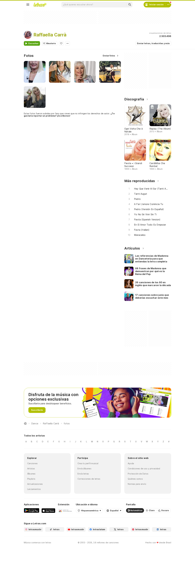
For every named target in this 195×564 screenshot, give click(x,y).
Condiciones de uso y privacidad (144, 468)
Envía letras (83, 473)
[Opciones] (67, 43)
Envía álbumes (84, 468)
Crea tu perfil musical (88, 463)
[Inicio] (25, 423)
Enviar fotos (109, 55)
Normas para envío (137, 484)
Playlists (31, 479)
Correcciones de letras (89, 479)
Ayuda (131, 463)
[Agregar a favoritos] (61, 43)
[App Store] (48, 510)
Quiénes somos (135, 479)
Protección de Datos (138, 473)
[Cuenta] (168, 4)
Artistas (31, 468)
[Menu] (28, 4)
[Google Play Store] (31, 510)
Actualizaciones (35, 484)
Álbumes (31, 473)
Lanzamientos (34, 489)
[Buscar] (129, 4)
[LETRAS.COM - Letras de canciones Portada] (40, 4)
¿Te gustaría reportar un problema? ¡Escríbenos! (69, 114)
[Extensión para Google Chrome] (65, 510)
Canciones (32, 463)
